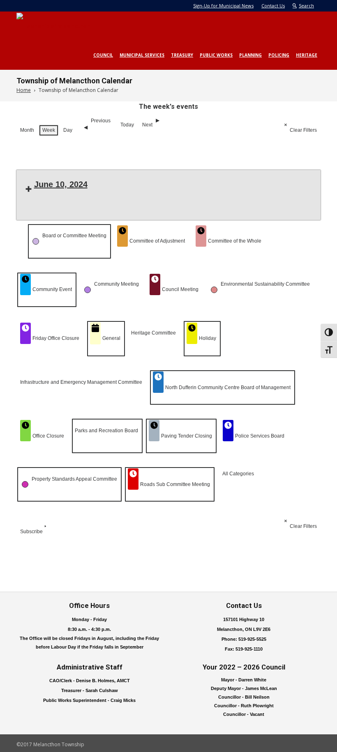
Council (103, 55)
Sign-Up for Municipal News (223, 5)
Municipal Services (142, 55)
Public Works (216, 55)
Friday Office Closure (55, 338)
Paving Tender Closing (186, 436)
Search (306, 5)
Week (48, 130)
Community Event (52, 289)
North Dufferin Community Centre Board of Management (228, 387)
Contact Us (273, 5)
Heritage (306, 55)
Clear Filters (303, 130)
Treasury (182, 55)
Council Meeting (180, 289)
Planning (250, 55)
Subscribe (31, 531)
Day (67, 130)
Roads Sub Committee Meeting (175, 484)
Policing (278, 55)
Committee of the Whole (234, 241)
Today (127, 125)
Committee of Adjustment (157, 241)
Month (27, 130)
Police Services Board (259, 436)
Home (23, 90)
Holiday (207, 338)
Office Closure (48, 436)
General (111, 338)
